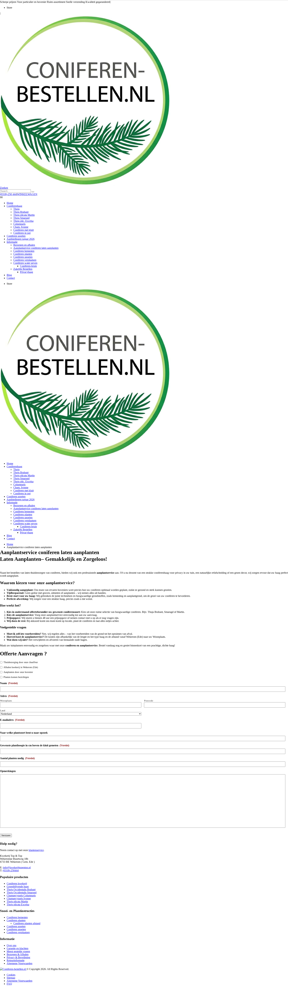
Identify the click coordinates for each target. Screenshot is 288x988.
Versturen (5, 835)
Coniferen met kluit (23, 230)
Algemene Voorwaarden (19, 963)
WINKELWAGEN (27, 194)
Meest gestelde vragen (18, 951)
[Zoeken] (33, 191)
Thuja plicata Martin (24, 215)
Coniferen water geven (25, 263)
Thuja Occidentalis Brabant (21, 889)
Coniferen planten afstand (26, 923)
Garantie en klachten (17, 948)
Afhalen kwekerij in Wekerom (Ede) (21, 667)
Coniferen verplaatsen (24, 260)
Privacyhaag (26, 272)
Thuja (16, 209)
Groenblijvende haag (18, 886)
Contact (11, 278)
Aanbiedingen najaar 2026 (20, 239)
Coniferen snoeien (22, 257)
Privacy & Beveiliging (18, 957)
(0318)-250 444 (8, 194)
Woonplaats (6, 700)
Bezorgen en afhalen (24, 245)
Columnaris (19, 224)
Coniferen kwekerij (17, 883)
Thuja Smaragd (21, 218)
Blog (9, 275)
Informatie (12, 242)
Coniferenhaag (14, 206)
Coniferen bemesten (23, 251)
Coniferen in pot (21, 233)
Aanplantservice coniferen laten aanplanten (35, 248)
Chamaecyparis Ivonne (19, 898)
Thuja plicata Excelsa (18, 904)
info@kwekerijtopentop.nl (17, 867)
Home (10, 203)
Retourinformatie (15, 960)
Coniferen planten (22, 254)
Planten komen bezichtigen (16, 677)
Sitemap (11, 977)
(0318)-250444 (11, 870)
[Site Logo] (85, 184)
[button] (4, 187)
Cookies (11, 974)
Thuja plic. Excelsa (23, 221)
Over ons (11, 945)
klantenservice (36, 850)
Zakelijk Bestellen (22, 269)
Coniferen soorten (16, 236)
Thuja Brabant (20, 212)
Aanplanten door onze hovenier (18, 672)
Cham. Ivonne (20, 227)
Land (2, 710)
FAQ (9, 983)
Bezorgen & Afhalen (17, 954)
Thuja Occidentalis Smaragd (21, 892)
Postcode (148, 700)
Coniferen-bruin (28, 266)
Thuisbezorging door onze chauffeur (21, 662)
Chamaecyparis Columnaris (21, 895)
